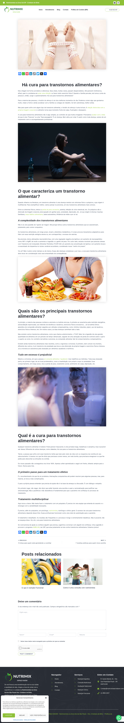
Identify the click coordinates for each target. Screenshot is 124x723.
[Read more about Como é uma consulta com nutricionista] (82, 571)
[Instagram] (118, 2)
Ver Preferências (38, 715)
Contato (65, 9)
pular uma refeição (44, 93)
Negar (22, 715)
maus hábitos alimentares (34, 214)
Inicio (41, 9)
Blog (58, 9)
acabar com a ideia (98, 115)
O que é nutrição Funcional (32, 588)
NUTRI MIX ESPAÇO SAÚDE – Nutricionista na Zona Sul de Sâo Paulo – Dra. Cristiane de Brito (71, 714)
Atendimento (49, 9)
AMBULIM (36, 527)
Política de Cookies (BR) (79, 9)
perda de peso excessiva (50, 209)
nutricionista (53, 510)
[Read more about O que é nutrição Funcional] (41, 571)
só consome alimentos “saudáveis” (56, 359)
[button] (46, 698)
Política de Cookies (18, 719)
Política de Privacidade (30, 719)
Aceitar (8, 715)
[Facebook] (114, 2)
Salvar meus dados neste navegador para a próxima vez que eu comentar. (43, 641)
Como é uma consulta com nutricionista (79, 588)
